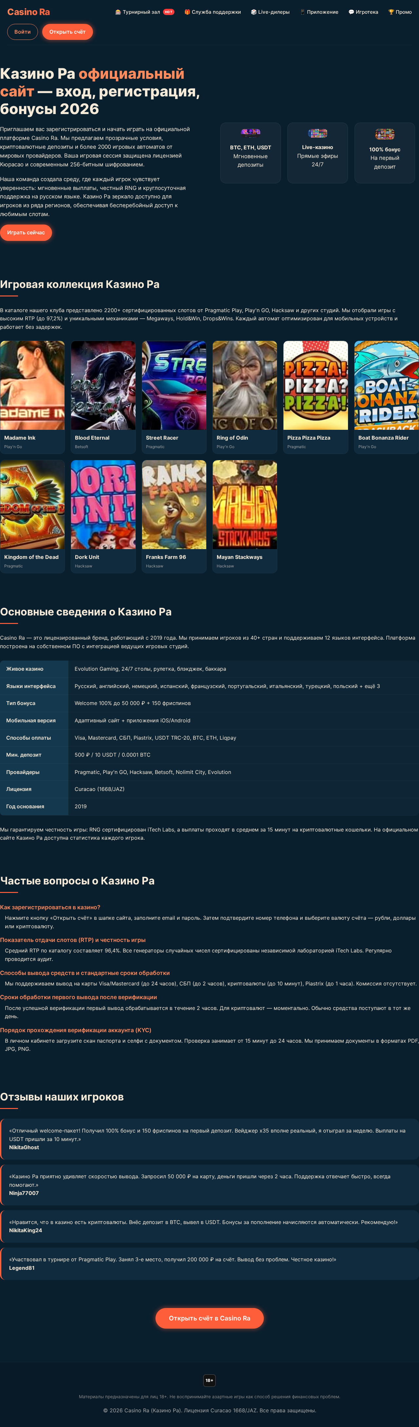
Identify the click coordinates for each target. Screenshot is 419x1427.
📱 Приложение (319, 12)
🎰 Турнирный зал (144, 12)
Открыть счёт (67, 31)
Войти (22, 31)
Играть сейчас (26, 232)
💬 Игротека (363, 12)
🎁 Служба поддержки (212, 12)
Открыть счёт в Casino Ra (209, 1318)
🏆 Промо (400, 12)
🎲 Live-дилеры (270, 12)
